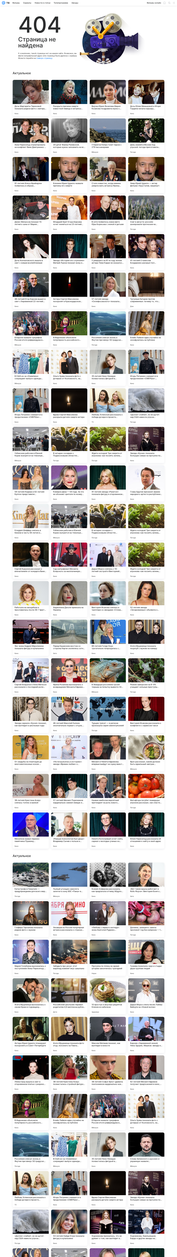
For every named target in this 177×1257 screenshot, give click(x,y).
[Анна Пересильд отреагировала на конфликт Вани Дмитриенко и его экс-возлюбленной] (31, 136)
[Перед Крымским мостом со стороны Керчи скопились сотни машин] (69, 638)
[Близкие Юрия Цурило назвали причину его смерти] (69, 175)
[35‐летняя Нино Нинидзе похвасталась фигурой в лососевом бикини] (108, 368)
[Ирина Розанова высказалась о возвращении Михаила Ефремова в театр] (69, 676)
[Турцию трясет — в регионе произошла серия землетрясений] (108, 715)
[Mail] (3, 3)
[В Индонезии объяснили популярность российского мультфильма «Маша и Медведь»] (69, 329)
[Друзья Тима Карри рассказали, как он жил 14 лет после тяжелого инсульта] (108, 946)
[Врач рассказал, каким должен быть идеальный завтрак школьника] (146, 753)
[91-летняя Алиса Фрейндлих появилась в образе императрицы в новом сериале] (31, 175)
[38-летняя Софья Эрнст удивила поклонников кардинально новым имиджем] (108, 1228)
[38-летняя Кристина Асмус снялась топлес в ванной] (31, 792)
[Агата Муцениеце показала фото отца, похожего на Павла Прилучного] (69, 1189)
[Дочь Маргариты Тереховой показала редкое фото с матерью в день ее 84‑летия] (31, 98)
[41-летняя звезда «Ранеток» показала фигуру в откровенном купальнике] (108, 483)
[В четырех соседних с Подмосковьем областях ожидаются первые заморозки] (69, 445)
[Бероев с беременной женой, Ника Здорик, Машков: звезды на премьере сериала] (146, 1189)
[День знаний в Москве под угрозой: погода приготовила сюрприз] (146, 136)
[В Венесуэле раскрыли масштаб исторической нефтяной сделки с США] (31, 946)
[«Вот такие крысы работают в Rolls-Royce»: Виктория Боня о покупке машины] (146, 1035)
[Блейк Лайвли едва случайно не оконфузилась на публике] (146, 329)
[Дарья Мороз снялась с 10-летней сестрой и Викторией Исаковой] (108, 561)
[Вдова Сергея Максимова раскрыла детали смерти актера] (69, 406)
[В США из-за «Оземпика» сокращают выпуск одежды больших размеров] (31, 368)
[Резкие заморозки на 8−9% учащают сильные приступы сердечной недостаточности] (146, 676)
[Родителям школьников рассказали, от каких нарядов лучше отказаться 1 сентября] (146, 985)
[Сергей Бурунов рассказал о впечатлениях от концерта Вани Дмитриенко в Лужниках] (31, 561)
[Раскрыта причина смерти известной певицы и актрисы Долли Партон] (69, 98)
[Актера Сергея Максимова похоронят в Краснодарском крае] (69, 291)
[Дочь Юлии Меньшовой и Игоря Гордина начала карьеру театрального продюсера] (146, 98)
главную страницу (44, 58)
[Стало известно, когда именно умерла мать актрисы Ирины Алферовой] (108, 175)
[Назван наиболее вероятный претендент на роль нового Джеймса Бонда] (108, 792)
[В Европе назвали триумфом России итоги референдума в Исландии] (31, 329)
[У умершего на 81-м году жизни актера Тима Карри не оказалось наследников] (108, 252)
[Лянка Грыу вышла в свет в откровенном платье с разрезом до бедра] (31, 1228)
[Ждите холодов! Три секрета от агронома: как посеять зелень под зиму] (108, 445)
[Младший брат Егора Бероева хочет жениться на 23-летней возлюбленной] (69, 214)
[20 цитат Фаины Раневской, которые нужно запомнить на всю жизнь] (69, 136)
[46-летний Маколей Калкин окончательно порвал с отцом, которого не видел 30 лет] (69, 715)
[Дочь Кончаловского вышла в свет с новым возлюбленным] (31, 252)
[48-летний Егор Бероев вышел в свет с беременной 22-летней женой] (31, 291)
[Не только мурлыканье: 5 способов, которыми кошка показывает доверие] (108, 869)
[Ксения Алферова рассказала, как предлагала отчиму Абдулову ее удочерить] (108, 1035)
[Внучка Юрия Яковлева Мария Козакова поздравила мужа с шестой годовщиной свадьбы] (108, 98)
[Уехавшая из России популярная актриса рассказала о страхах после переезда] (69, 1073)
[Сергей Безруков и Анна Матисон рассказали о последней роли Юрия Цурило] (31, 676)
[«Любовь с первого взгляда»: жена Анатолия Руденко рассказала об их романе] (108, 1073)
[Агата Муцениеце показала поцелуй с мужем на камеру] (146, 638)
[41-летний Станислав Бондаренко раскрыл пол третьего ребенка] (146, 252)
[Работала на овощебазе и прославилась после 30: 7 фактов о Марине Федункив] (31, 599)
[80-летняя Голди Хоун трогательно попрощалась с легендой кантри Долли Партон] (108, 638)
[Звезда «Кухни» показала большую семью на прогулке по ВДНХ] (146, 445)
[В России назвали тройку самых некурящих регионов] (31, 908)
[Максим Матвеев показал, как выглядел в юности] (108, 1189)
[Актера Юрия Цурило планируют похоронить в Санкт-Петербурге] (31, 1189)
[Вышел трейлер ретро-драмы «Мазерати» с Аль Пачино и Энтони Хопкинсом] (146, 946)
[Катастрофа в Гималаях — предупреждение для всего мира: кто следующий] (31, 1035)
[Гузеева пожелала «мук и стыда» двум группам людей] (146, 1112)
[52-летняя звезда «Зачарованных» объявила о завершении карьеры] (146, 599)
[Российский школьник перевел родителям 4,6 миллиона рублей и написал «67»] (69, 1151)
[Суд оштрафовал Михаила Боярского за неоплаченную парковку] (69, 561)
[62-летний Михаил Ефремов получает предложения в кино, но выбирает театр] (146, 1228)
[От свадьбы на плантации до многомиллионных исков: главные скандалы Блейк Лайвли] (31, 753)
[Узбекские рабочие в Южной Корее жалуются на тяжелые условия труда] (31, 445)
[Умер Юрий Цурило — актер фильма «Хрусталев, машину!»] (146, 175)
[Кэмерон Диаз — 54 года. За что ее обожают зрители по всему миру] (69, 483)
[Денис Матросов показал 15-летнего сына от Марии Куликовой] (31, 214)
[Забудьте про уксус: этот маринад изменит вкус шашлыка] (69, 1112)
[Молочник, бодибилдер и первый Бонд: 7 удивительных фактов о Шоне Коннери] (146, 908)
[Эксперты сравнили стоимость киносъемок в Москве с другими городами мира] (31, 985)
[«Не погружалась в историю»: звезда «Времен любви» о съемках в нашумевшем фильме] (69, 753)
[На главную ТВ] (7, 3)
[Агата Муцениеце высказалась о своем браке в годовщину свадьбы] (31, 1151)
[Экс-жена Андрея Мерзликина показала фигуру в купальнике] (31, 638)
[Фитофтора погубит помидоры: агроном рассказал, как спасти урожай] (146, 792)
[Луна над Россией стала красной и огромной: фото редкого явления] (69, 869)
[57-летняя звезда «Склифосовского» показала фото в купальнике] (108, 291)
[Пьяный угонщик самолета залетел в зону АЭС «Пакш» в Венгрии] (69, 1035)
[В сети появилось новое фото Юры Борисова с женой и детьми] (108, 214)
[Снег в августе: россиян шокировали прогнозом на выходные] (146, 214)
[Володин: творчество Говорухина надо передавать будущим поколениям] (69, 946)
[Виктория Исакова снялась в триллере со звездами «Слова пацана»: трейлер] (108, 599)
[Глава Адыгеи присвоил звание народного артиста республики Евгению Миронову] (146, 483)
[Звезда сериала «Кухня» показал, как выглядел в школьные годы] (31, 715)
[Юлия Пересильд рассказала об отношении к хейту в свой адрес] (146, 830)
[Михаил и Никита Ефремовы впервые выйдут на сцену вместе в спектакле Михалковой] (108, 753)
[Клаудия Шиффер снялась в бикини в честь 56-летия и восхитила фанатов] (31, 522)
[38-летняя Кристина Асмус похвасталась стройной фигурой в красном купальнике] (69, 1228)
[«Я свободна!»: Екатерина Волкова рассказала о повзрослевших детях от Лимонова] (108, 985)
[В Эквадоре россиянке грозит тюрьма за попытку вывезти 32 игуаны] (108, 676)
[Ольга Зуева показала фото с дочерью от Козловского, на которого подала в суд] (69, 368)
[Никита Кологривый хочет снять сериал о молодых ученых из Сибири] (108, 830)
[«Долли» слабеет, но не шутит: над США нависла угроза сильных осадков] (146, 406)
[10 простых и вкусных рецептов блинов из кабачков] (108, 1151)
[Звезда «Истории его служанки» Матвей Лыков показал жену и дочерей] (69, 252)
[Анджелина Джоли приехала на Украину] (69, 599)
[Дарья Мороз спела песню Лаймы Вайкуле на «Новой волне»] (146, 1151)
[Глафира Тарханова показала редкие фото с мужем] (31, 1073)
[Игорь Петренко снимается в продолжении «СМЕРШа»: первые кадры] (146, 368)
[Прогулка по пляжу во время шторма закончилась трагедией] (108, 1112)
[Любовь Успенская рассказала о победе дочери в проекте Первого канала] (108, 406)
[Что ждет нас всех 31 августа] (69, 985)
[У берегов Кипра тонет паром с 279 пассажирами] (108, 136)
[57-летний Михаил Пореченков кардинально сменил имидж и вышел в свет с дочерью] (69, 792)
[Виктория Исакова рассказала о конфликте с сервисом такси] (146, 715)
